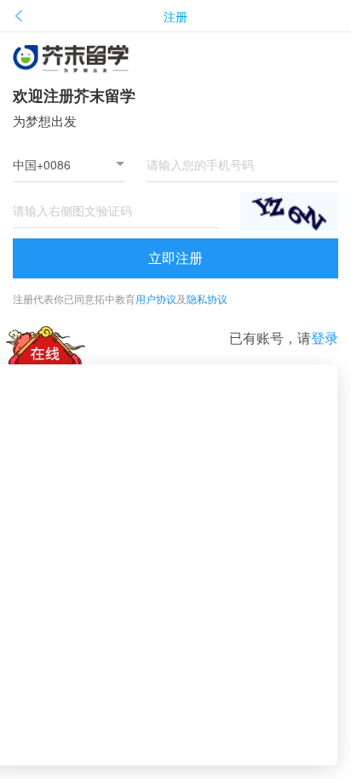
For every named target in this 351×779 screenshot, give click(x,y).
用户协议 (155, 298)
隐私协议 (207, 298)
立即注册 (175, 257)
